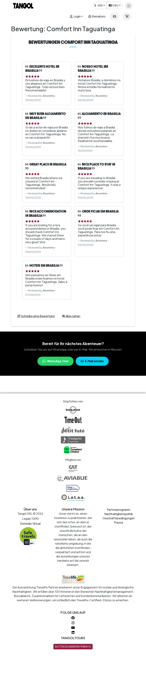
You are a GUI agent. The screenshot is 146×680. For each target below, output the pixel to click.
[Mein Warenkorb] (126, 16)
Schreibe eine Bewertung (37, 316)
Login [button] (77, 16)
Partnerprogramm (118, 509)
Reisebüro (98, 16)
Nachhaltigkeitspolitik (118, 514)
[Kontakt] (114, 16)
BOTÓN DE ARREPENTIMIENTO (73, 646)
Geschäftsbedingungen (119, 518)
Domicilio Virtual (30, 523)
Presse (118, 522)
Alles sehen (72, 316)
